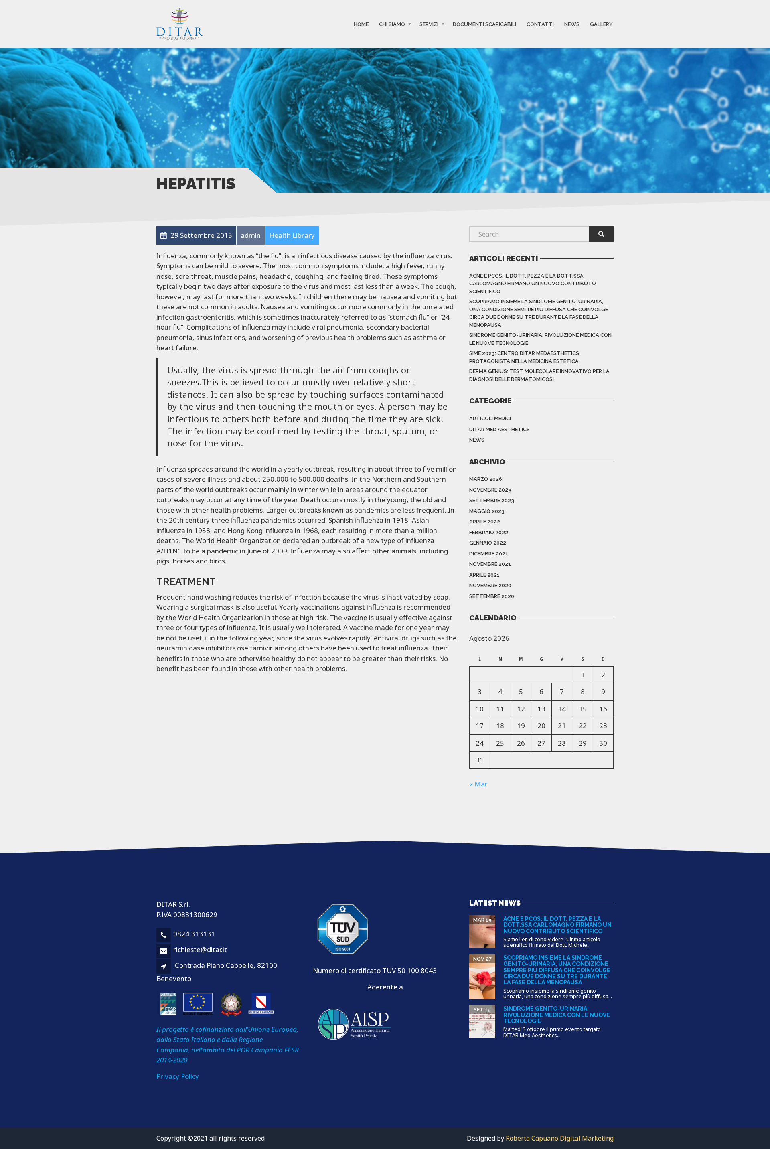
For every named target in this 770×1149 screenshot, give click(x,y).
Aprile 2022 (484, 522)
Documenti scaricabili (484, 24)
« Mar (478, 783)
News (572, 24)
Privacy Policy (177, 1076)
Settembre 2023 (491, 500)
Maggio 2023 (487, 511)
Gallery (601, 24)
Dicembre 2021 (488, 554)
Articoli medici (490, 418)
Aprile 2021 (484, 575)
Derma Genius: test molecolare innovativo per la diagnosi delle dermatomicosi (539, 375)
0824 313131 (194, 933)
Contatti (540, 24)
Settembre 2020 (491, 596)
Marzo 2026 (485, 479)
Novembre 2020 (490, 585)
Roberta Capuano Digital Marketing (560, 1138)
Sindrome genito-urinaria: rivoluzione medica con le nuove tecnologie (540, 339)
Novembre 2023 (490, 490)
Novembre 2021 (490, 564)
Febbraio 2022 (488, 532)
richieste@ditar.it (200, 949)
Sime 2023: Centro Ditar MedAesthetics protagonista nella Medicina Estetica (524, 357)
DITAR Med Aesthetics (499, 429)
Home (361, 24)
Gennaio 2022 (487, 543)
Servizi (428, 24)
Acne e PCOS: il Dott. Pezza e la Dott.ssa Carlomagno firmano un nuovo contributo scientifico (532, 283)
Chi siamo (392, 24)
